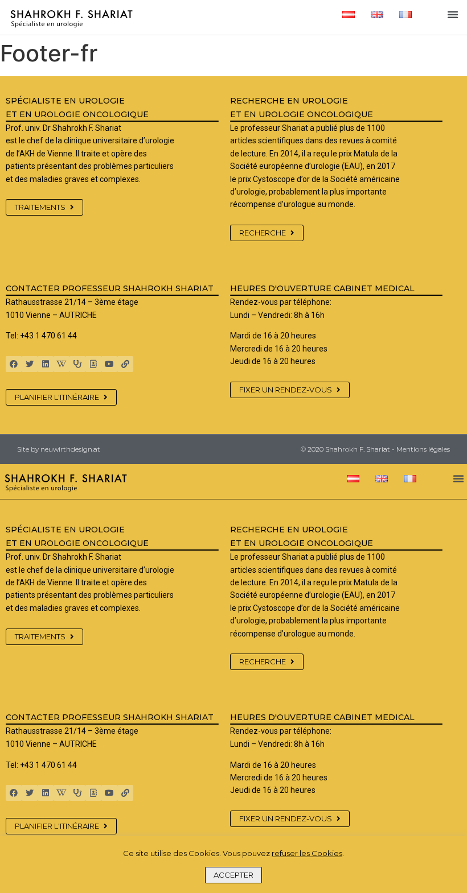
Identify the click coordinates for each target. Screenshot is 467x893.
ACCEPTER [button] (233, 874)
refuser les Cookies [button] (307, 853)
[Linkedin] (46, 364)
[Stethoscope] (77, 364)
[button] (452, 14)
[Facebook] (14, 364)
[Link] (125, 364)
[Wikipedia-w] (61, 364)
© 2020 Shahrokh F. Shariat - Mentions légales (375, 449)
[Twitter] (30, 364)
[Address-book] (93, 364)
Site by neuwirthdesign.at (58, 449)
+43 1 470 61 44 (48, 335)
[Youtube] (109, 364)
